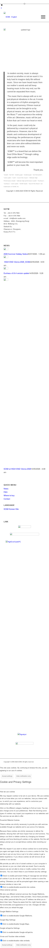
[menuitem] (41, 17)
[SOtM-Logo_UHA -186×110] (20, 17)
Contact (7, 498)
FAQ (5, 492)
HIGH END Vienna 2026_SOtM (17, 261)
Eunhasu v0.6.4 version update (16, 273)
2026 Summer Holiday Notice (16, 254)
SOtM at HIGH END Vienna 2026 (17, 468)
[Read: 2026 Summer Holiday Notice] (6, 249)
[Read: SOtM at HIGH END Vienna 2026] (6, 280)
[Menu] (41, 17)
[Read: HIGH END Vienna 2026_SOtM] (6, 257)
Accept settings (7, 776)
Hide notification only (23, 776)
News (6, 488)
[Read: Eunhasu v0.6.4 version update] (6, 268)
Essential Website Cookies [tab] (10, 820)
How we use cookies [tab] (7, 791)
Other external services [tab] (8, 890)
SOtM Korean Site (11, 509)
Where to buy (9, 495)
